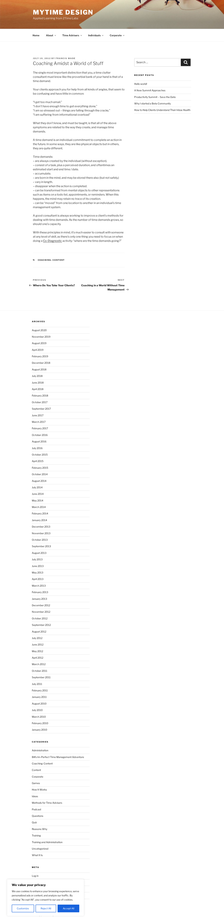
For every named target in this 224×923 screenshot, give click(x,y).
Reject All (46, 908)
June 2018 (38, 382)
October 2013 (40, 539)
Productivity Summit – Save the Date (155, 96)
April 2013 (37, 578)
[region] (45, 897)
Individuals (94, 35)
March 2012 (39, 664)
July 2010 (37, 710)
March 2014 (39, 506)
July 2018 (37, 375)
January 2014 (39, 520)
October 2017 (39, 402)
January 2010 (39, 729)
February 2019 (40, 356)
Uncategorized (40, 848)
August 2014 (39, 480)
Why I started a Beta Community (152, 103)
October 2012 (39, 618)
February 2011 (40, 690)
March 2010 (39, 716)
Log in (35, 875)
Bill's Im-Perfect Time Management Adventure (58, 757)
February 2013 (40, 592)
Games (36, 783)
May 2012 (37, 651)
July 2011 (37, 683)
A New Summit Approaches (149, 90)
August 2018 (39, 369)
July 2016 (37, 448)
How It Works (39, 789)
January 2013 (39, 598)
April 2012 (37, 657)
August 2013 (39, 552)
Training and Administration (47, 842)
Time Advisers (70, 35)
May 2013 (37, 572)
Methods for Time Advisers (47, 802)
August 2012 (39, 631)
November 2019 (41, 336)
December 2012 (41, 605)
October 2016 (40, 434)
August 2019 (39, 343)
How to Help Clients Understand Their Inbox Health (162, 109)
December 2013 (41, 526)
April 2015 (37, 461)
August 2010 (39, 703)
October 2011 (39, 670)
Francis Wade (65, 58)
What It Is (37, 855)
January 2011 (39, 696)
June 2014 (38, 493)
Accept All (68, 908)
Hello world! (140, 83)
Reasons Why (39, 829)
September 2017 (41, 408)
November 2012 (41, 611)
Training (36, 835)
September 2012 (41, 624)
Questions (37, 815)
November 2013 (41, 533)
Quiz (34, 822)
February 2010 (40, 723)
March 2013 (39, 585)
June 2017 (37, 415)
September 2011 (41, 677)
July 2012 (37, 638)
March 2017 (39, 421)
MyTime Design (63, 12)
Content (36, 769)
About (49, 35)
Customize (23, 908)
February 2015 (40, 467)
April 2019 (37, 349)
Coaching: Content (51, 260)
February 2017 (40, 428)
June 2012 (37, 644)
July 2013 (37, 559)
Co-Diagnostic (52, 240)
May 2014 (37, 500)
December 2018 (41, 362)
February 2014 (40, 513)
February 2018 (40, 395)
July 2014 (37, 487)
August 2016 (39, 441)
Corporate (116, 35)
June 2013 (38, 566)
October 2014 (40, 474)
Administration (40, 750)
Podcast (36, 809)
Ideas (35, 796)
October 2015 (40, 454)
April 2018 (37, 389)
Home (36, 35)
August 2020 (39, 330)
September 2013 (41, 546)
